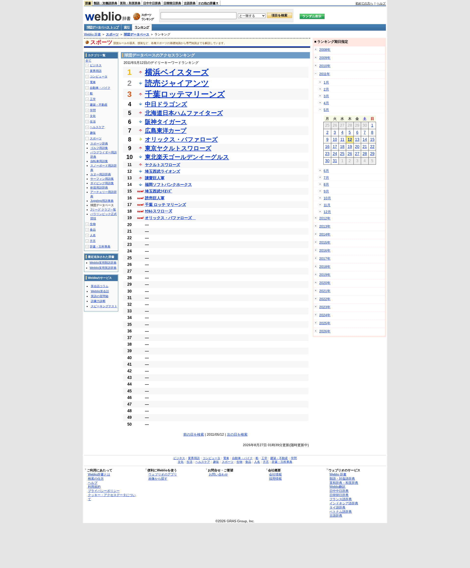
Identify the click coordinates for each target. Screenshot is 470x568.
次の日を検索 (237, 434)
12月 (327, 212)
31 (335, 161)
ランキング (142, 27)
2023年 (324, 307)
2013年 (324, 226)
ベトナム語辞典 (340, 511)
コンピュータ (98, 76)
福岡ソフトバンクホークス (168, 184)
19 (350, 147)
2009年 (324, 58)
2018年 (324, 267)
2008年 (324, 50)
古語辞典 (190, 3)
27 (357, 154)
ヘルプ (381, 3)
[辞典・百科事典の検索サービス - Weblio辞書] (108, 19)
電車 (93, 82)
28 (365, 154)
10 (335, 139)
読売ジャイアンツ (177, 83)
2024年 (324, 315)
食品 (93, 229)
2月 (326, 89)
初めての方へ (364, 3)
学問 (93, 110)
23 (327, 154)
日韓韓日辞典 (172, 3)
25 (342, 154)
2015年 (324, 242)
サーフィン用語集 (102, 179)
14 (365, 139)
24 (335, 154)
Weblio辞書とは (99, 474)
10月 (327, 198)
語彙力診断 (98, 301)
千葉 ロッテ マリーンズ (165, 205)
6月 (326, 171)
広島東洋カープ (166, 130)
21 (365, 147)
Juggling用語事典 (102, 201)
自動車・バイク (100, 88)
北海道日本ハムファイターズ (184, 113)
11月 (327, 205)
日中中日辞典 (152, 3)
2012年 (324, 218)
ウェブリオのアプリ (162, 474)
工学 (93, 99)
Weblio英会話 (100, 291)
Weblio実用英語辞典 (103, 268)
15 (372, 139)
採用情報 (275, 478)
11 (342, 139)
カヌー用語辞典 (100, 174)
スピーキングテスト (104, 306)
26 (350, 154)
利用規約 (94, 486)
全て (88, 60)
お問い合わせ (218, 474)
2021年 (324, 291)
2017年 (324, 259)
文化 (93, 116)
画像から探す (157, 478)
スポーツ (112, 34)
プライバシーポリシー (104, 491)
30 (327, 161)
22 (372, 147)
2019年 (324, 275)
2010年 (324, 66)
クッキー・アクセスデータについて (112, 497)
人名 (93, 235)
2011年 (324, 74)
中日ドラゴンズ (166, 104)
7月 (326, 178)
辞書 (88, 3)
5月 (326, 110)
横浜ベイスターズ (177, 72)
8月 (326, 184)
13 (357, 139)
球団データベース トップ (103, 27)
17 (335, 147)
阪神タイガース (166, 121)
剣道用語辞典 (99, 187)
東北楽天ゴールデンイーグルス (187, 157)
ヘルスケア (97, 127)
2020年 (324, 283)
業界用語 (96, 71)
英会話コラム (99, 286)
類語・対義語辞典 (105, 3)
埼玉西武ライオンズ (162, 171)
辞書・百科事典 (100, 246)
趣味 (93, 133)
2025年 (324, 323)
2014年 (324, 234)
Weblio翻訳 (337, 486)
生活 (93, 121)
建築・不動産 (98, 104)
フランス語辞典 (340, 499)
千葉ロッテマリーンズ (185, 94)
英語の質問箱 (99, 296)
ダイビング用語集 (102, 183)
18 (342, 147)
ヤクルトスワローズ (162, 165)
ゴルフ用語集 (99, 148)
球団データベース (136, 34)
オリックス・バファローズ (181, 139)
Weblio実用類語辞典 (103, 262)
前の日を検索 (193, 434)
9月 (326, 191)
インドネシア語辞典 (343, 503)
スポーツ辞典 (99, 143)
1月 (326, 82)
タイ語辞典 (337, 507)
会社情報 (275, 474)
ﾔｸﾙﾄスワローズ (158, 211)
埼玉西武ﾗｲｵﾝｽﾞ (158, 191)
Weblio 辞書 (92, 34)
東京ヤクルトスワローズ (178, 148)
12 (350, 139)
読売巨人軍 (154, 198)
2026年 (324, 331)
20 (357, 147)
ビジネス (96, 65)
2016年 (324, 250)
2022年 (324, 299)
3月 (326, 96)
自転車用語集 (99, 161)
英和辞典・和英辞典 (343, 483)
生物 (93, 224)
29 (372, 154)
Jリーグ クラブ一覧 (103, 209)
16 (327, 147)
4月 (326, 103)
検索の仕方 (96, 478)
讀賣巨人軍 (154, 178)
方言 (93, 241)
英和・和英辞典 (130, 3)
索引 (126, 27)
